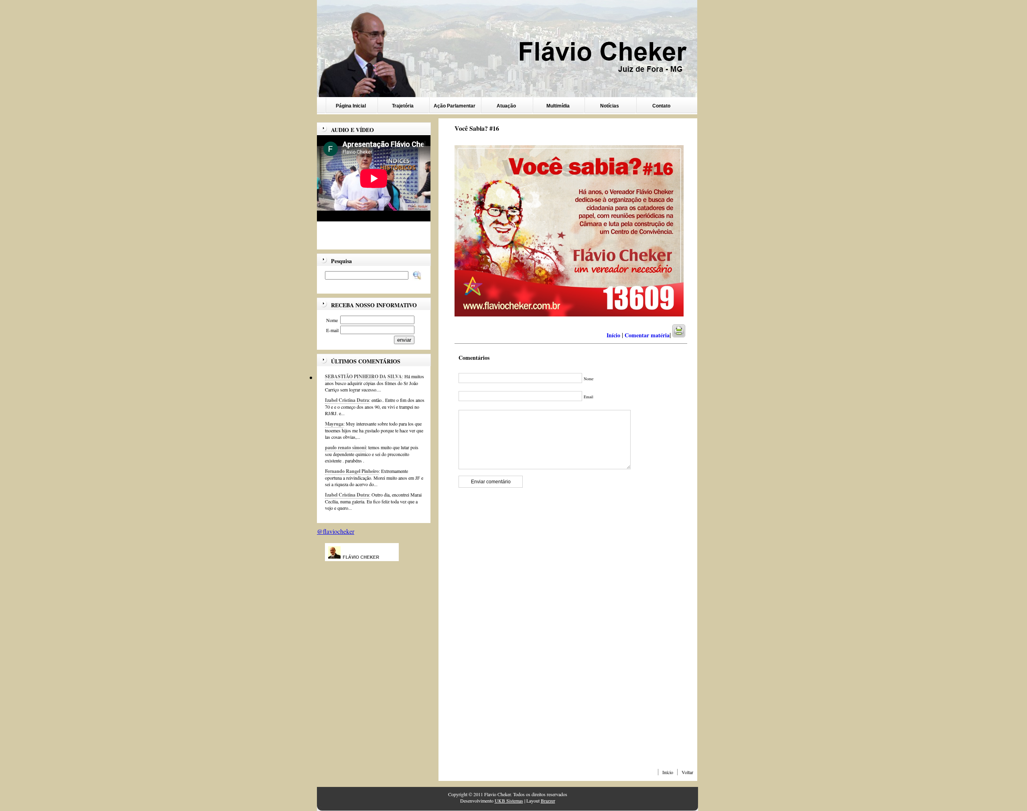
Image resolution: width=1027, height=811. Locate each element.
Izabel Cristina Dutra (347, 400)
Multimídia (558, 106)
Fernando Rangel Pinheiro (352, 471)
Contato (661, 106)
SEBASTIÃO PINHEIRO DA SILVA (363, 376)
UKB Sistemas (509, 800)
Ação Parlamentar (454, 106)
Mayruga (334, 423)
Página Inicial (351, 106)
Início (667, 772)
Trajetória (403, 106)
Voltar (687, 772)
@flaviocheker (335, 531)
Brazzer (548, 800)
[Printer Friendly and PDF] (683, 335)
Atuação (506, 106)
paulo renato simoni (345, 447)
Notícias (609, 106)
